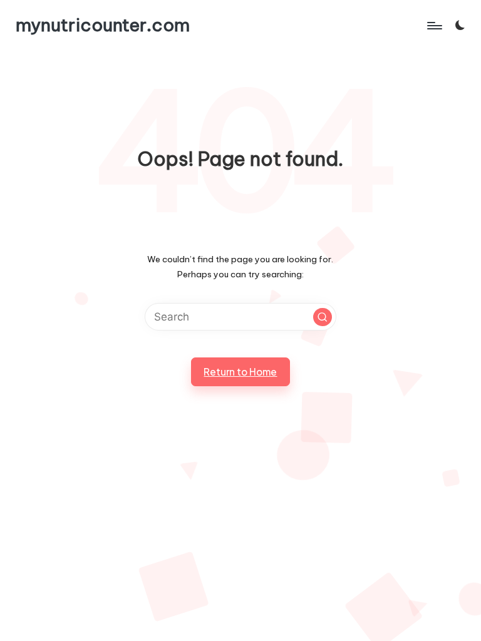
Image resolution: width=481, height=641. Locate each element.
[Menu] (433, 25)
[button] (322, 317)
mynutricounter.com (103, 25)
